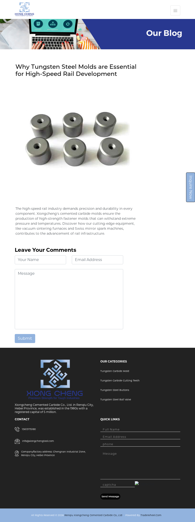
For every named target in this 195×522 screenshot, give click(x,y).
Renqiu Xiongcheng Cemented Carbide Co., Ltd (93, 515)
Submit (25, 338)
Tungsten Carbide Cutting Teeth (120, 380)
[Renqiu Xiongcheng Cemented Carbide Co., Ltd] (24, 9)
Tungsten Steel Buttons (114, 390)
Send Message (110, 496)
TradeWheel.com (151, 515)
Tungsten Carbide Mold (114, 371)
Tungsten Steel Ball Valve (115, 399)
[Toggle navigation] (175, 10)
